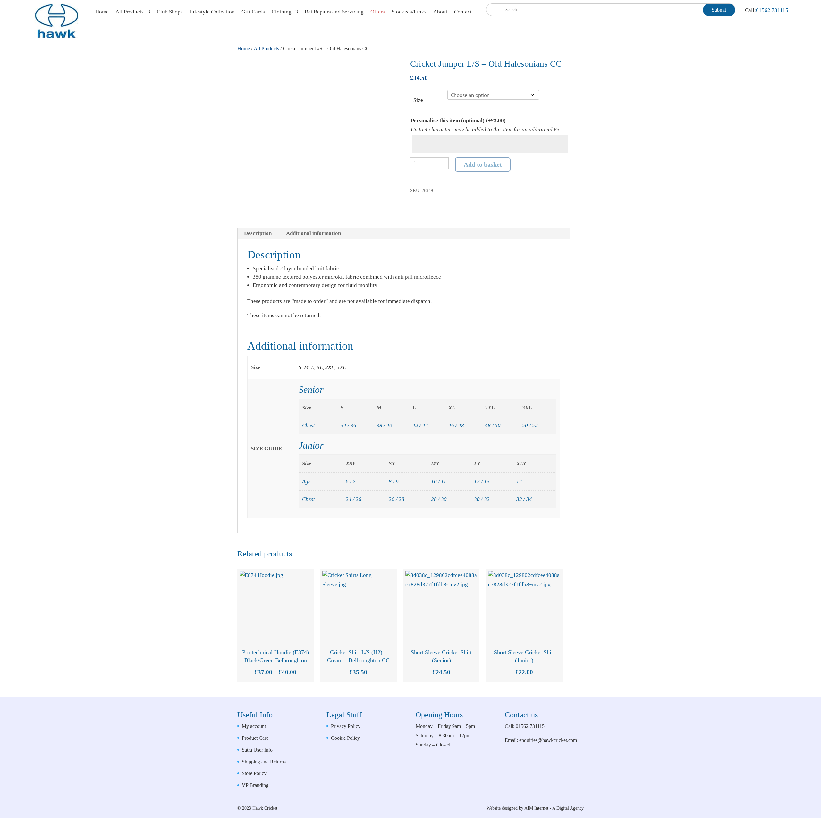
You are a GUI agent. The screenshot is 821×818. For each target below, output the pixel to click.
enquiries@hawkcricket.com (548, 740)
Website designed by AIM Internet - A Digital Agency (535, 808)
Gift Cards (253, 12)
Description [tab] (258, 233)
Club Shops (170, 12)
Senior (311, 389)
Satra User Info (257, 750)
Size (418, 100)
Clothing (282, 12)
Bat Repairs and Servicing (334, 12)
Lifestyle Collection (212, 12)
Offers (377, 12)
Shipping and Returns (264, 761)
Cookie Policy (345, 738)
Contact (463, 12)
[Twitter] (577, 776)
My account (254, 726)
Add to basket (483, 164)
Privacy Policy (345, 726)
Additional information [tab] (313, 233)
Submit (719, 10)
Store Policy (254, 773)
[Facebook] (562, 776)
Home (102, 12)
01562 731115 (772, 10)
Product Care (255, 738)
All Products (129, 12)
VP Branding (255, 785)
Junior (311, 445)
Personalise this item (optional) (458, 120)
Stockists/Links (409, 12)
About (440, 12)
